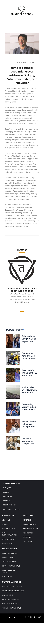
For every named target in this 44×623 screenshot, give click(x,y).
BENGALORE (7, 496)
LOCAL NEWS (7, 576)
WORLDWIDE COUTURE (11, 599)
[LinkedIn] (14, 617)
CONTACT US (7, 543)
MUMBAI (6, 492)
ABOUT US (6, 520)
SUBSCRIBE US (28, 537)
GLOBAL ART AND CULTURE (12, 586)
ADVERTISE (27, 520)
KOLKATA (6, 501)
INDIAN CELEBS (7, 557)
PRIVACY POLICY (8, 539)
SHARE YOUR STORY (30, 528)
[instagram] (4, 617)
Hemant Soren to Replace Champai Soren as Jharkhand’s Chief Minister (29, 426)
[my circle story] (22, 10)
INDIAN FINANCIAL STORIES (8, 571)
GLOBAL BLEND (7, 595)
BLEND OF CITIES (9, 505)
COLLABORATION (8, 528)
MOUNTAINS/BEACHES (11, 509)
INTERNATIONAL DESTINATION (13, 591)
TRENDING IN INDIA (9, 562)
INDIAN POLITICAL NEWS (11, 566)
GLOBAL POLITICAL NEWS (11, 608)
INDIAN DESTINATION (9, 553)
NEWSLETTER (28, 533)
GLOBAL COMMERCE (10, 604)
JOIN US (5, 524)
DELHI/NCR (7, 488)
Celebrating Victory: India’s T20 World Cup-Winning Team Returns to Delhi (29, 409)
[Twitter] (9, 617)
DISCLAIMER (27, 541)
